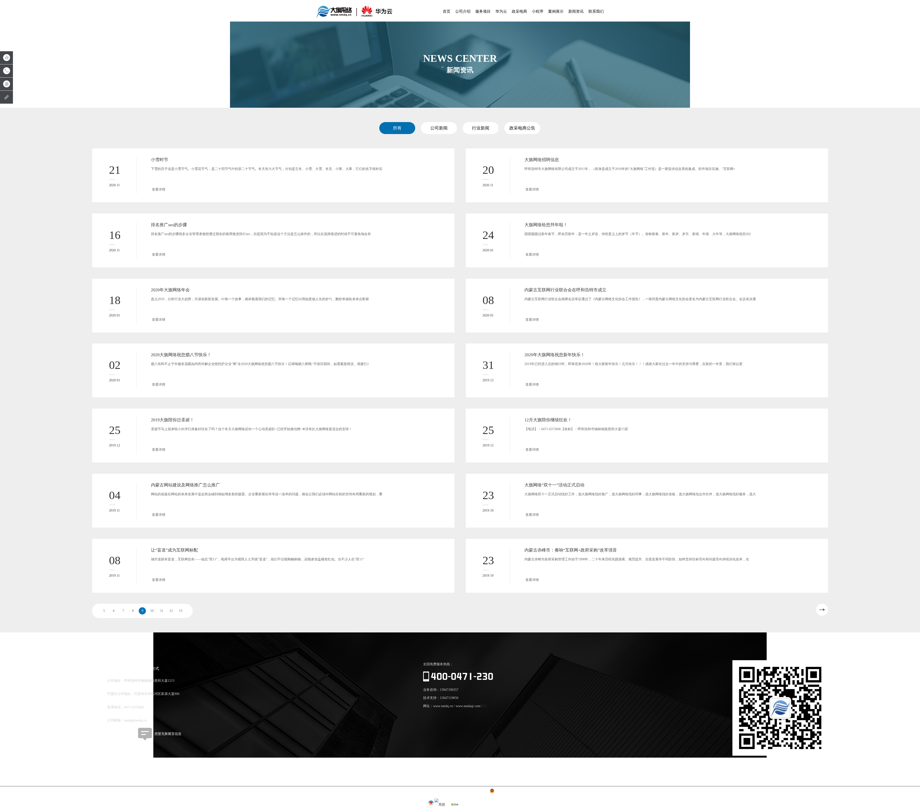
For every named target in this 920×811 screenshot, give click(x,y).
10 (152, 611)
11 (161, 611)
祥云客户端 (115, 734)
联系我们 (596, 11)
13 (180, 611)
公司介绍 (463, 11)
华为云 (501, 11)
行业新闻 (480, 128)
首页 (446, 11)
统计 (483, 706)
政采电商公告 (522, 128)
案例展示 (556, 11)
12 (171, 611)
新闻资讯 (576, 11)
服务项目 (483, 11)
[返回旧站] (6, 97)
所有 (397, 128)
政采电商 (519, 11)
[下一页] (822, 610)
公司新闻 (439, 128)
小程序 (537, 11)
